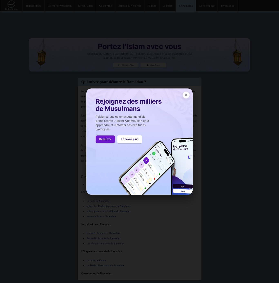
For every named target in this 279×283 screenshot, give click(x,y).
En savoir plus (129, 139)
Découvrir (105, 139)
